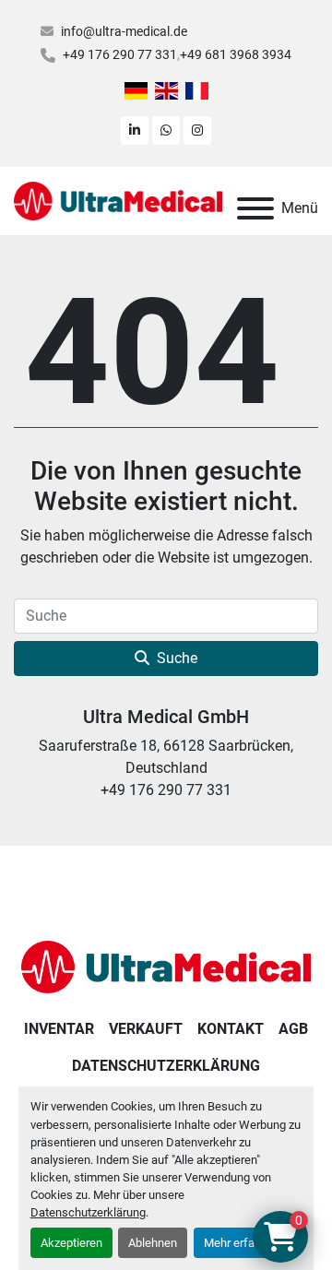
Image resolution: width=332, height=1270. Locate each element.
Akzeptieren (71, 1243)
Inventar (59, 1029)
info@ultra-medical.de (124, 31)
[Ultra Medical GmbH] (166, 966)
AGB (293, 1029)
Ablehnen (152, 1243)
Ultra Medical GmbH (166, 717)
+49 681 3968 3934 (235, 54)
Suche (177, 658)
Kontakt (230, 1029)
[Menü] (255, 208)
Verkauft (146, 1029)
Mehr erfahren (241, 1243)
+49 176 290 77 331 (120, 54)
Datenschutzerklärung (88, 1212)
